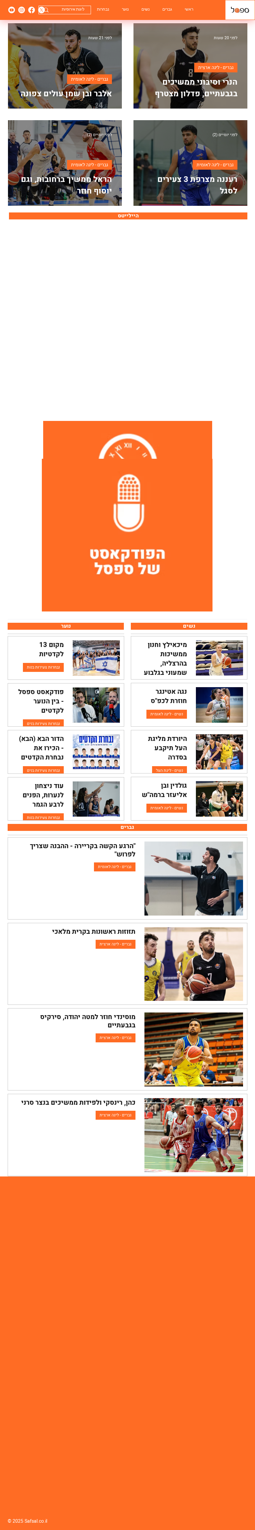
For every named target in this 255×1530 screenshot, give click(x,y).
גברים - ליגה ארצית (215, 67)
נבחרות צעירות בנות (43, 667)
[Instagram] (21, 10)
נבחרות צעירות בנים (43, 724)
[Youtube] (11, 10)
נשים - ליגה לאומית (166, 714)
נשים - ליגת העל (169, 770)
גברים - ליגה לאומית (89, 79)
